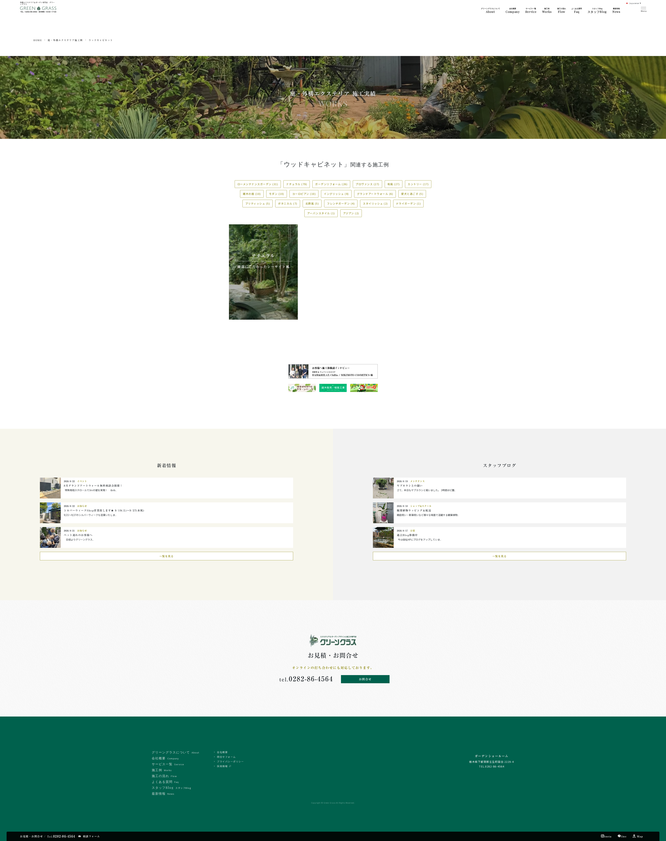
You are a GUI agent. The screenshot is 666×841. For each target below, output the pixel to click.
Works (547, 10)
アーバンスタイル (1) (321, 213)
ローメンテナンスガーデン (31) (257, 184)
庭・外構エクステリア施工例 (65, 40)
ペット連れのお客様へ (78, 535)
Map (640, 836)
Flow (561, 10)
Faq (576, 10)
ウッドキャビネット (101, 40)
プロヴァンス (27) (367, 184)
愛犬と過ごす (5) (412, 194)
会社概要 (222, 752)
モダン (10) (276, 194)
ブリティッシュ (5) (257, 203)
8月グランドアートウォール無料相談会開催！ (93, 485)
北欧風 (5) (312, 203)
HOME (37, 40)
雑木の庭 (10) (252, 194)
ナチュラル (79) (296, 184)
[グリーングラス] (38, 11)
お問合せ (365, 679)
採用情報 (222, 766)
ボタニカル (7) (287, 203)
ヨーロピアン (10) (304, 194)
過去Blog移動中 (407, 535)
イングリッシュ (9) (336, 194)
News (616, 10)
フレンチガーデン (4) (341, 203)
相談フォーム (91, 836)
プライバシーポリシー (230, 761)
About (490, 10)
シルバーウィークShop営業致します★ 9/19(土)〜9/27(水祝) (105, 510)
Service (530, 10)
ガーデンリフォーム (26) (331, 184)
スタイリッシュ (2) (375, 203)
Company (513, 10)
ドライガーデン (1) (408, 203)
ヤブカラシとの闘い (410, 485)
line (624, 836)
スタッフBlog (597, 10)
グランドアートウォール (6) (375, 194)
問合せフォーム (226, 756)
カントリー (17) (418, 184)
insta (608, 836)
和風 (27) (393, 184)
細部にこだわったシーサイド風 (263, 266)
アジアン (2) (351, 213)
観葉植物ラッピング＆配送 (414, 510)
